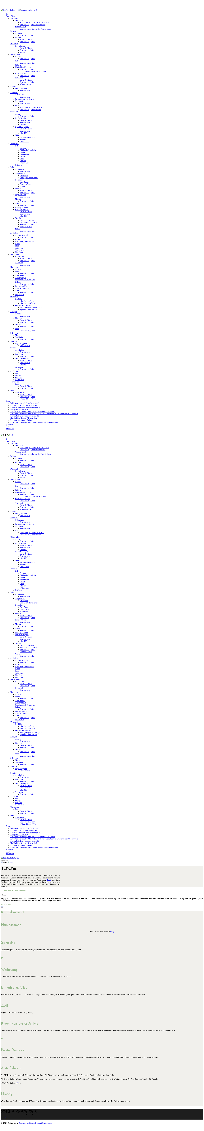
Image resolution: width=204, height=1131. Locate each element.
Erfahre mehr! (6, 905)
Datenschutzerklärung (27, 1123)
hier (18, 1083)
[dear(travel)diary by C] (10, 10)
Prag (49, 880)
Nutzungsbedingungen (43, 1123)
